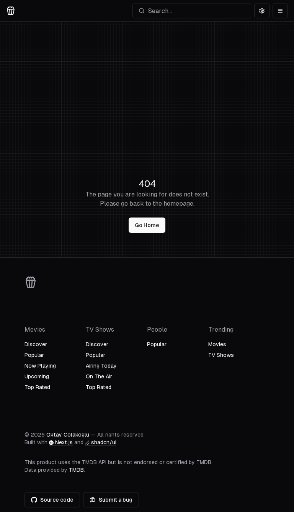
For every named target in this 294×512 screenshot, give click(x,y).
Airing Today (101, 366)
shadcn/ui (103, 442)
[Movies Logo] (10, 10)
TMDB (76, 470)
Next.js (64, 442)
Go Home (147, 225)
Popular (34, 355)
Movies (217, 344)
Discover (35, 344)
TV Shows (221, 355)
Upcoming (36, 376)
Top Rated (37, 387)
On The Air (99, 376)
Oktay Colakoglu (67, 435)
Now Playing (40, 366)
